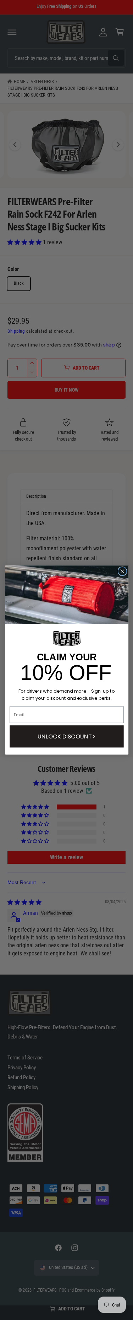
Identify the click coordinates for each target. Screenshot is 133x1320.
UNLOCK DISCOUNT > (66, 736)
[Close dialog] (122, 571)
